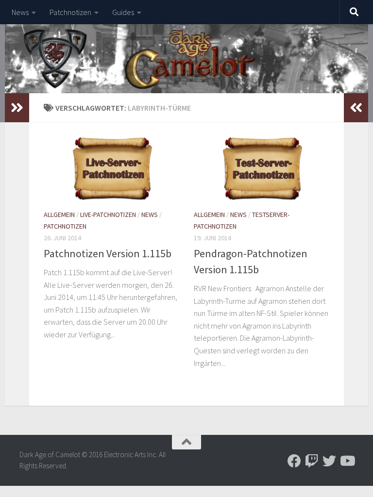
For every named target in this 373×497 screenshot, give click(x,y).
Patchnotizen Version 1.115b (107, 253)
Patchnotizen (70, 12)
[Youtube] (347, 461)
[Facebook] (294, 461)
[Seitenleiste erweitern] (17, 107)
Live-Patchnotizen (108, 214)
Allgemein (59, 214)
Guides (123, 12)
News (20, 12)
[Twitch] (312, 461)
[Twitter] (329, 461)
